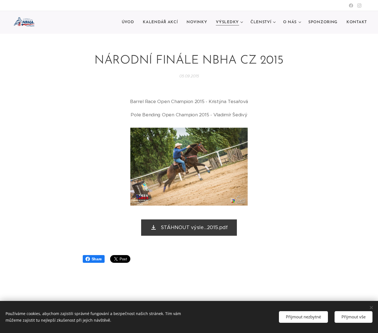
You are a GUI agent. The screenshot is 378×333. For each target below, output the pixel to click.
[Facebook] (351, 5)
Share (97, 259)
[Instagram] (359, 5)
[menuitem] (129, 22)
